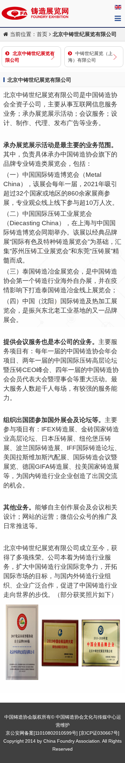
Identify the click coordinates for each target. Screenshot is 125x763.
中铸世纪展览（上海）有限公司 (90, 57)
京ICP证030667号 (99, 733)
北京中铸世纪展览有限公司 (30, 57)
